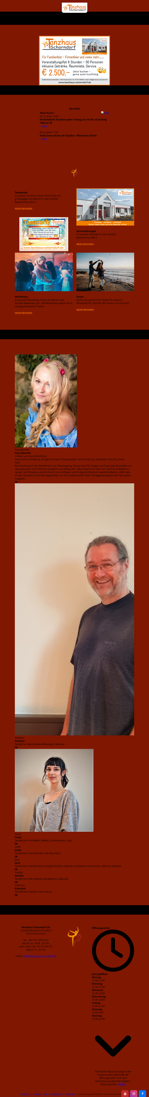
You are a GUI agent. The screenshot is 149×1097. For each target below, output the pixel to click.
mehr (44, 126)
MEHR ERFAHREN (23, 208)
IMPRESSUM (70, 1094)
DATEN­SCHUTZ (56, 1094)
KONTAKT (37, 1094)
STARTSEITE (25, 1094)
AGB (45, 1094)
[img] (74, 8)
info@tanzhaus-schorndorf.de (39, 956)
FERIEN (121, 1084)
